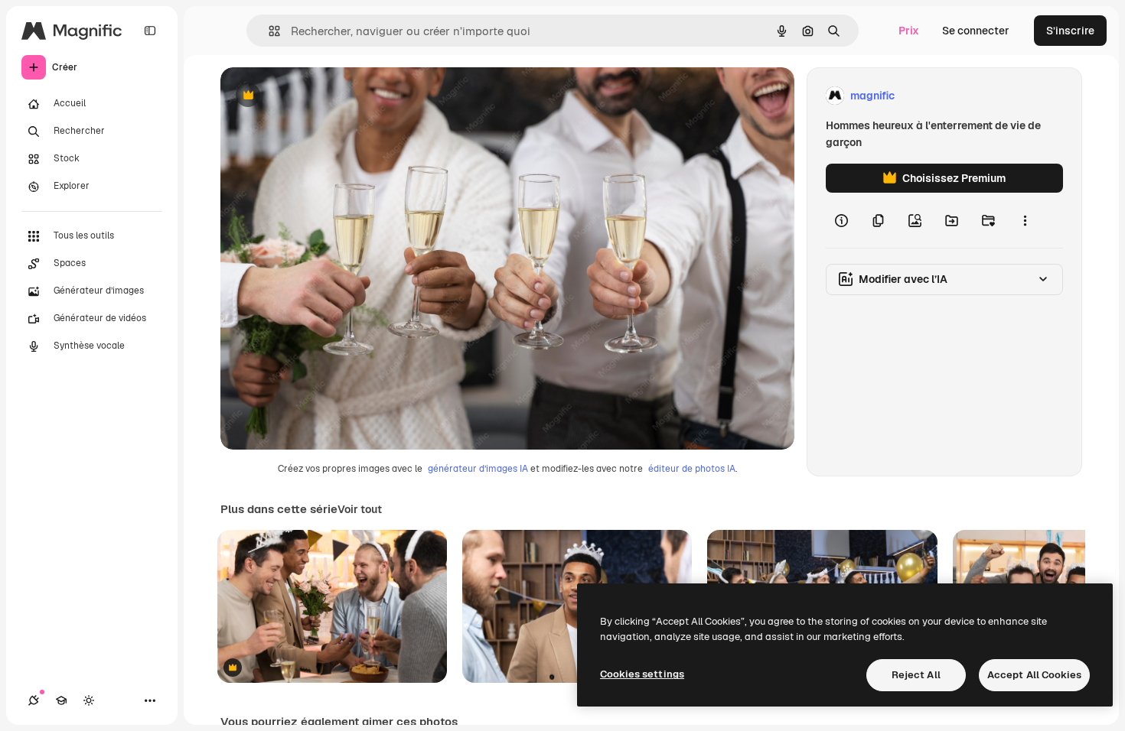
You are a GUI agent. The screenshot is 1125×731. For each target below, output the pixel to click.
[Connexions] (33, 700)
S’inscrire (1070, 30)
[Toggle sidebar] (150, 30)
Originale (321, 96)
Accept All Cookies (1034, 674)
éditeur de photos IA (691, 469)
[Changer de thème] (89, 700)
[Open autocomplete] (268, 31)
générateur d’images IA (478, 469)
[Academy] (61, 700)
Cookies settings (642, 674)
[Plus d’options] (1024, 220)
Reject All (916, 674)
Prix (908, 30)
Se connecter (975, 30)
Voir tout (360, 509)
